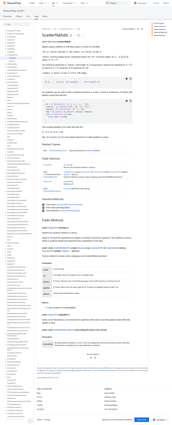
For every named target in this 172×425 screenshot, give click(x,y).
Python (19, 16)
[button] (16, 30)
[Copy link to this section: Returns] (51, 302)
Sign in (166, 3)
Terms (39, 420)
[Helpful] (138, 29)
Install (31, 3)
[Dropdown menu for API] (58, 3)
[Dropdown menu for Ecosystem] (76, 3)
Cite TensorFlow (111, 409)
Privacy (47, 420)
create (66, 172)
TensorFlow (46, 29)
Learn (41, 3)
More (83, 3)
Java (36, 16)
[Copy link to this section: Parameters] (54, 263)
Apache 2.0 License (47, 370)
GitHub (156, 3)
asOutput (67, 165)
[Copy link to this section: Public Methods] (62, 158)
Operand (83, 172)
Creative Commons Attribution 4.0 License (105, 368)
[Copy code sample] (131, 79)
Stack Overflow (111, 401)
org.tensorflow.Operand (69, 210)
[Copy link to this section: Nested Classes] (62, 144)
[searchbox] (17, 24)
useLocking (68, 189)
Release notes (110, 397)
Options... (67, 174)
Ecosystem (68, 3)
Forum (39, 397)
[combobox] (117, 3)
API (53, 3)
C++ (28, 16)
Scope (71, 172)
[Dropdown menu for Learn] (47, 3)
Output (46, 165)
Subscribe (141, 420)
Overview (7, 16)
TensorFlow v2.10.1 (13, 10)
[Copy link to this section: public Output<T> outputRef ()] (72, 314)
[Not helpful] (142, 29)
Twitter (40, 405)
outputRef (68, 182)
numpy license (56, 373)
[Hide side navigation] (30, 420)
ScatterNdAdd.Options (58, 151)
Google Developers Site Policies (80, 370)
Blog (38, 393)
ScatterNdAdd (93, 150)
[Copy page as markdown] (78, 35)
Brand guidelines (111, 405)
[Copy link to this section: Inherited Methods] (66, 199)
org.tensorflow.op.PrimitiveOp (69, 204)
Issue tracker (110, 393)
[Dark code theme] (127, 79)
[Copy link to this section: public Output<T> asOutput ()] (71, 227)
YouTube (40, 409)
